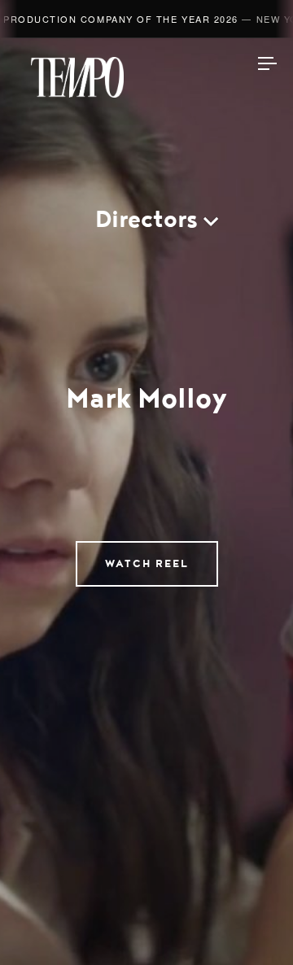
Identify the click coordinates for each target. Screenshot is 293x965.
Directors (146, 219)
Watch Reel (147, 563)
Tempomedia (77, 77)
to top (252, 924)
